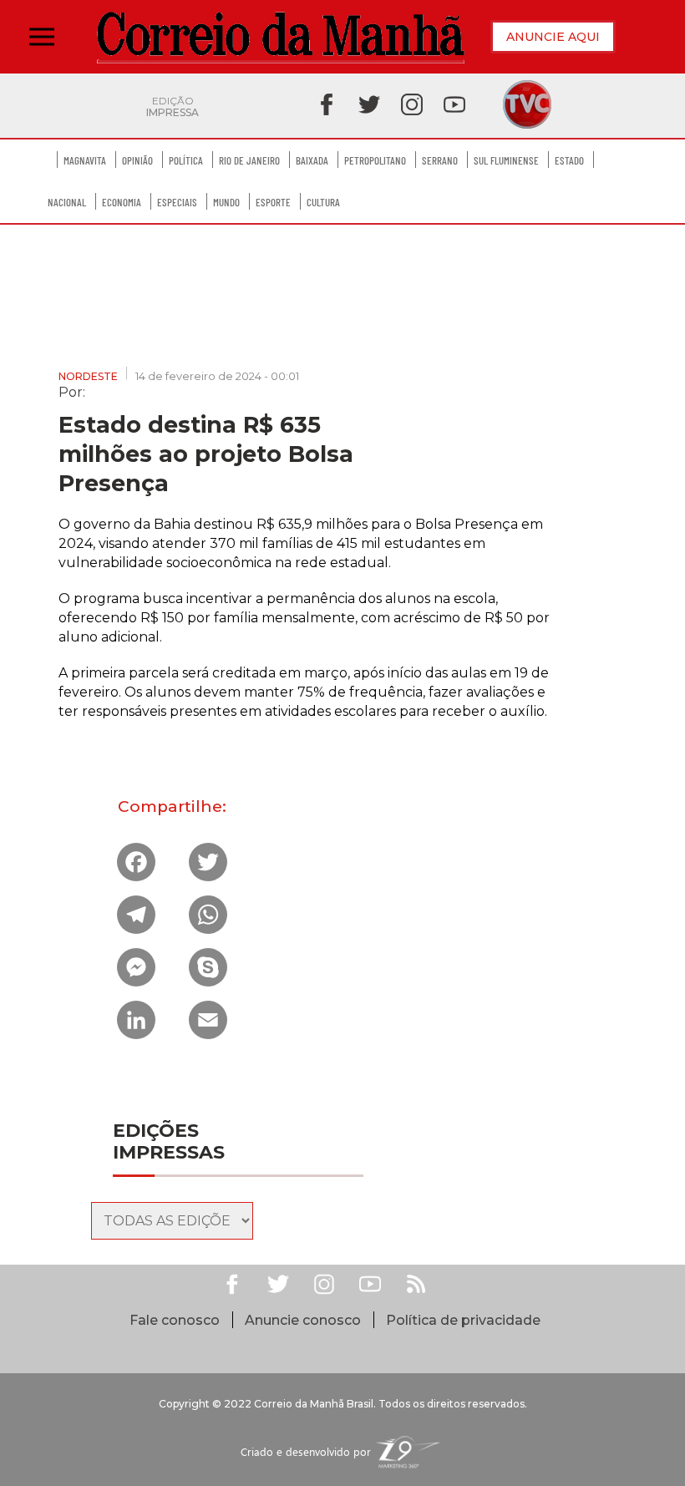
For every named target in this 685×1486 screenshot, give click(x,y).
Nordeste (88, 376)
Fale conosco (174, 1320)
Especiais (177, 202)
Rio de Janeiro (249, 160)
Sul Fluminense (506, 160)
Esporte (273, 202)
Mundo (226, 202)
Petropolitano (375, 160)
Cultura (323, 202)
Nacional (67, 202)
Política (186, 160)
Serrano (440, 160)
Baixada (312, 160)
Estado (569, 160)
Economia (121, 202)
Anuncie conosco (303, 1320)
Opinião (137, 160)
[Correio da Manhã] (280, 37)
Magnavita (84, 160)
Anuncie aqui (553, 36)
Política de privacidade (463, 1320)
